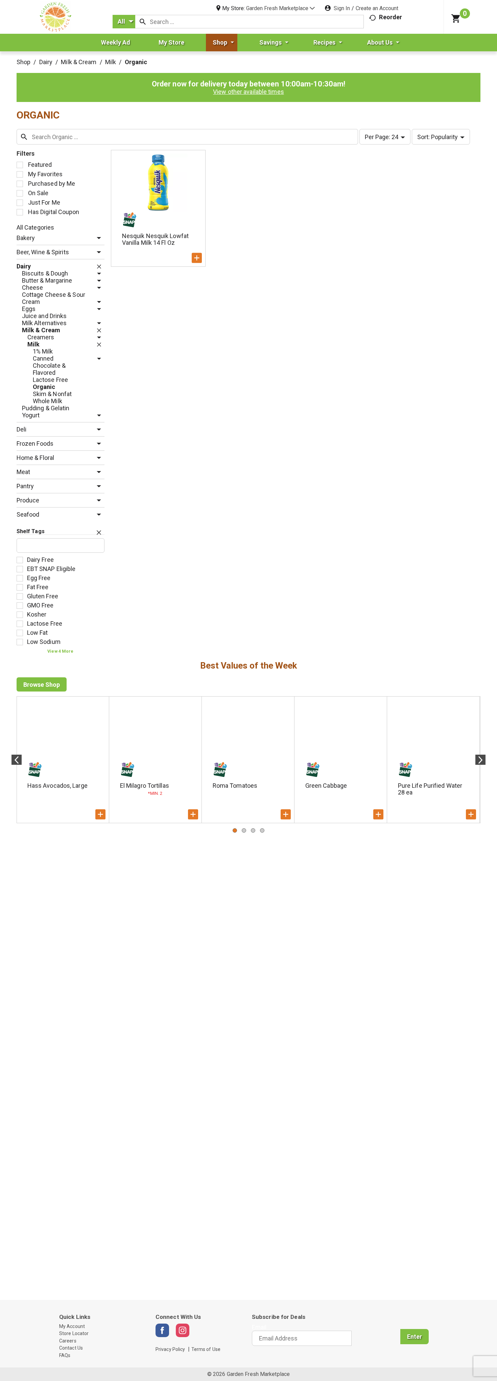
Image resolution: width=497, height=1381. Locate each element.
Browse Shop (41, 684)
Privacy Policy (170, 1349)
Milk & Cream (78, 62)
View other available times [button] (248, 91)
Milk (110, 62)
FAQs (64, 1355)
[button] (280, 8)
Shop (23, 62)
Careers (67, 1341)
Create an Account (377, 8)
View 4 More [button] (60, 651)
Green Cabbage (326, 785)
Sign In (342, 8)
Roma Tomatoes (235, 785)
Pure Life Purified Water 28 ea (430, 789)
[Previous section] (16, 760)
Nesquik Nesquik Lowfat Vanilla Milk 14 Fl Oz (155, 239)
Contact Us (71, 1348)
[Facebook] (162, 1330)
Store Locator (74, 1333)
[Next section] (480, 760)
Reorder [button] (390, 17)
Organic (136, 62)
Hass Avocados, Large (57, 785)
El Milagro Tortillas (144, 785)
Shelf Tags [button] (31, 531)
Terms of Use (205, 1349)
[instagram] (182, 1330)
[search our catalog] (142, 21)
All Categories (35, 227)
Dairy (46, 62)
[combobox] (124, 21)
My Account (72, 1326)
